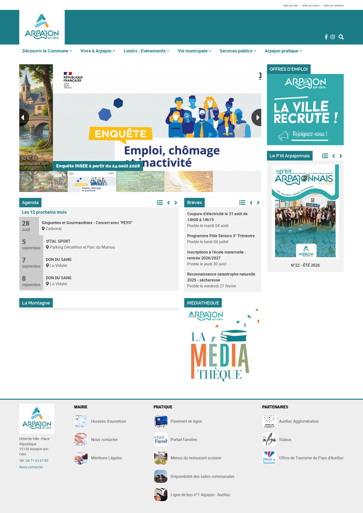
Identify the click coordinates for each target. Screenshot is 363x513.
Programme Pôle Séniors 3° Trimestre (221, 235)
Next (256, 117)
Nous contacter (31, 467)
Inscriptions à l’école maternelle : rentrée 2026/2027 (216, 255)
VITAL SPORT (58, 241)
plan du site (290, 5)
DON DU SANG (59, 259)
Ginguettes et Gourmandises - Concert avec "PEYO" (87, 222)
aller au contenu (334, 5)
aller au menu (310, 5)
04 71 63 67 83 (37, 460)
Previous (24, 117)
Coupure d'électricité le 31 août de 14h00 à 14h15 (217, 216)
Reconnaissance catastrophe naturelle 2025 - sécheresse (221, 277)
